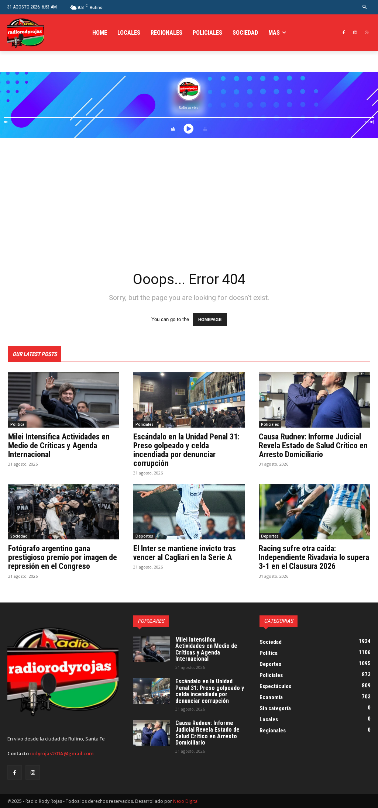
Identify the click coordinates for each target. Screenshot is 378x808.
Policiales (144, 424)
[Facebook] (344, 33)
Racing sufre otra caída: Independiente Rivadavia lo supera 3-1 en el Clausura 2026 (314, 557)
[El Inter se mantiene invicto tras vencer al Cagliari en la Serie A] (188, 511)
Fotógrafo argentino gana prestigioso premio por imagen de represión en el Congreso (62, 557)
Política (17, 424)
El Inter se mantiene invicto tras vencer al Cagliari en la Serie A (184, 553)
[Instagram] (355, 33)
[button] (365, 7)
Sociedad (19, 536)
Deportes (144, 536)
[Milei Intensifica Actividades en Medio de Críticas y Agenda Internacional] (63, 400)
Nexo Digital (186, 801)
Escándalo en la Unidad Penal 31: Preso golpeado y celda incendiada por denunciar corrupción (186, 450)
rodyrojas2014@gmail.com (62, 753)
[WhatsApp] (366, 33)
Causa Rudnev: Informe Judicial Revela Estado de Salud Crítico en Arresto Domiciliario (313, 445)
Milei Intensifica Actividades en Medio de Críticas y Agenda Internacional (59, 445)
